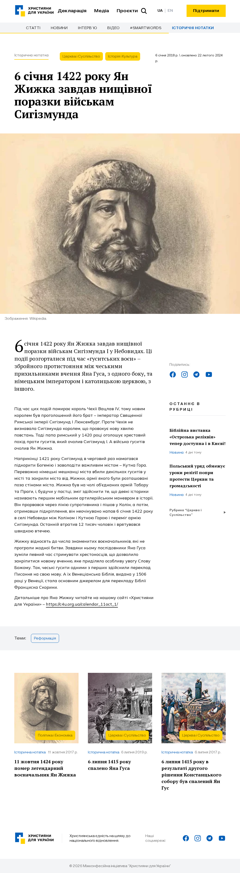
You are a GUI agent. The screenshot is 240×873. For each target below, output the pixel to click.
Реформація (45, 638)
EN (170, 11)
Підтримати (206, 10)
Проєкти (127, 10)
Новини (59, 28)
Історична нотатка (31, 55)
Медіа (101, 10)
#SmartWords (146, 28)
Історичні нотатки (193, 28)
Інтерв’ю (87, 28)
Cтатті (33, 28)
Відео (113, 28)
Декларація (72, 10)
